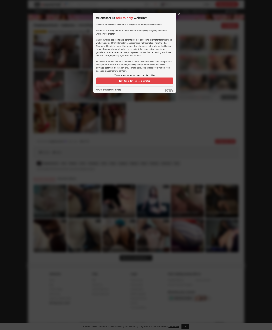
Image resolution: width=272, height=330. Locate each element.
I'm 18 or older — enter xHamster (134, 81)
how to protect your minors (108, 90)
